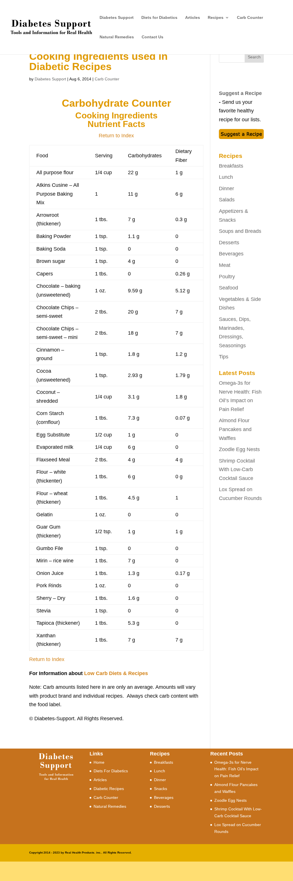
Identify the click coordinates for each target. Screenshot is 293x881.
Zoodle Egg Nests (239, 449)
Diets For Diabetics (111, 771)
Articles (192, 17)
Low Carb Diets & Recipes (116, 673)
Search (254, 57)
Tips (223, 357)
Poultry (227, 276)
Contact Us (152, 37)
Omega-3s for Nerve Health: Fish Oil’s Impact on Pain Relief (236, 769)
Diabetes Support (117, 17)
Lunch (226, 177)
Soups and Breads (240, 231)
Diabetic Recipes (109, 788)
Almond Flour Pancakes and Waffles (235, 429)
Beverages (231, 254)
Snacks (160, 788)
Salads (227, 200)
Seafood (228, 288)
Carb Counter (250, 17)
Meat (224, 265)
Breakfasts (231, 166)
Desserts (229, 242)
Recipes (215, 17)
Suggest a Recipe (240, 93)
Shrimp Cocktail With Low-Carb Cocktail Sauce (237, 469)
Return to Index (116, 135)
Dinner (226, 188)
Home (99, 762)
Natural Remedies (117, 37)
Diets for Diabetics (159, 17)
